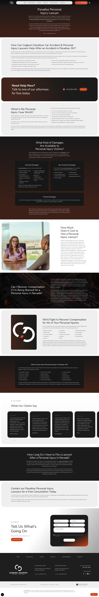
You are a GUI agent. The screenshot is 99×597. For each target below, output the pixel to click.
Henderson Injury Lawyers (60, 565)
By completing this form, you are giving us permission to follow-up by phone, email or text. (69, 535)
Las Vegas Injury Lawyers (40, 565)
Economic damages (22, 168)
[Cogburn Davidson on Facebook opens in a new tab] (86, 574)
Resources (45, 2)
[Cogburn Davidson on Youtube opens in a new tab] (88, 574)
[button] (2, 594)
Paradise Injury (51, 33)
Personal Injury (31, 2)
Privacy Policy (51, 584)
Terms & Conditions (44, 584)
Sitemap (56, 584)
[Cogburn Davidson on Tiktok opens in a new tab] (90, 574)
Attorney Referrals (54, 2)
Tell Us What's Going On (23, 527)
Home (44, 33)
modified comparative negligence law (63, 282)
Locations (39, 2)
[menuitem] (83, 574)
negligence (63, 152)
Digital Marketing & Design (84, 584)
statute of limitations (63, 461)
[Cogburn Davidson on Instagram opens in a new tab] (83, 574)
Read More (18, 424)
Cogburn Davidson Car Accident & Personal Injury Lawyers (43, 19)
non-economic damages (67, 168)
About (25, 2)
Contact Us (62, 2)
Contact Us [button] (94, 594)
